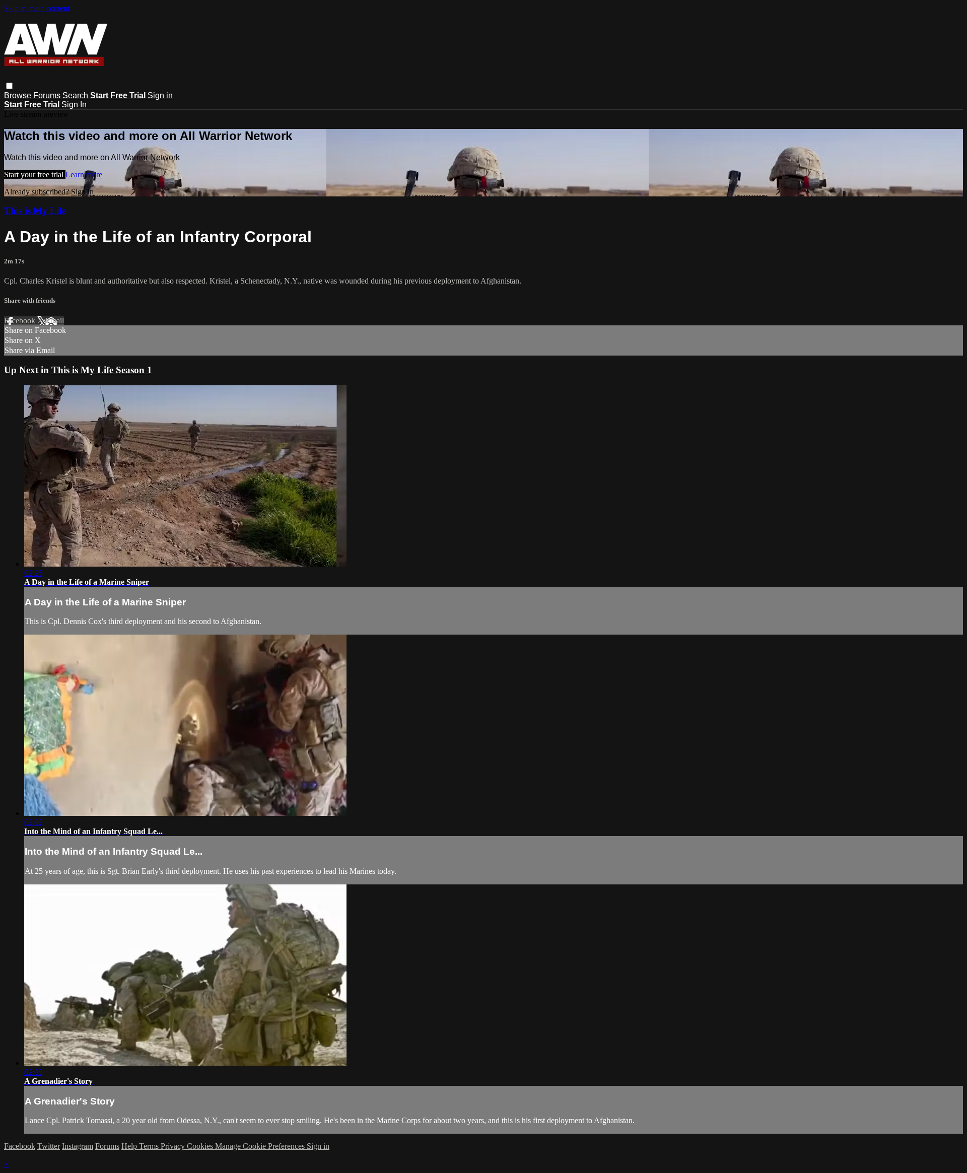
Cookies (201, 1146)
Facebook (20, 320)
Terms (150, 1146)
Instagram (77, 1146)
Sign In (74, 104)
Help (130, 1146)
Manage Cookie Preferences (261, 1146)
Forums (47, 95)
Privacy (174, 1146)
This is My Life (35, 210)
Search (76, 95)
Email (54, 320)
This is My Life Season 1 (101, 370)
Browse (18, 95)
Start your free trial (34, 174)
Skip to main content (37, 8)
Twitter (48, 1146)
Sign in (160, 95)
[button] (9, 86)
